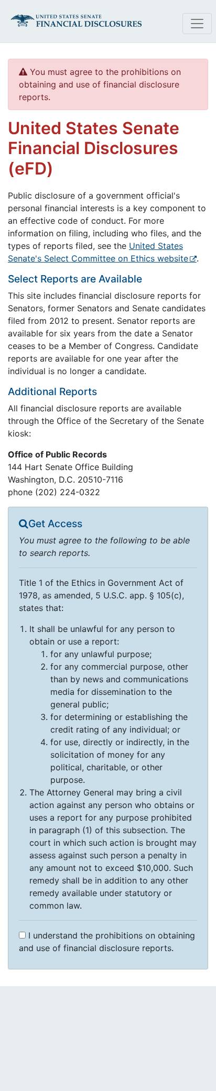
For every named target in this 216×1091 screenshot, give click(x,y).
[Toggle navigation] (197, 23)
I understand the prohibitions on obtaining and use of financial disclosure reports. (107, 941)
